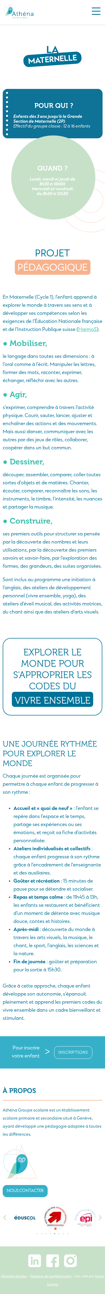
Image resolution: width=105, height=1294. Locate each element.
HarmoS (87, 330)
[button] (4, 1217)
